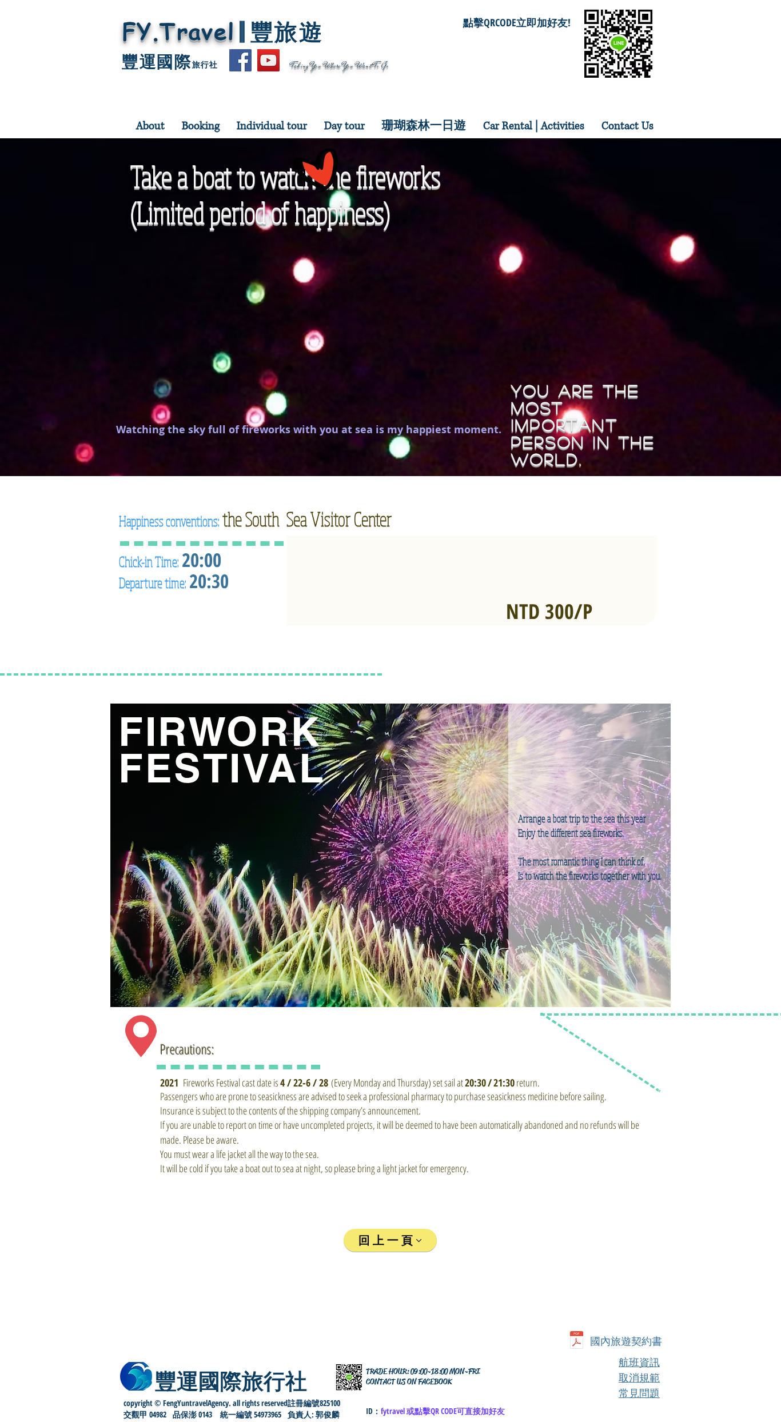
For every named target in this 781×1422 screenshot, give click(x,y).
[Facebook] (240, 60)
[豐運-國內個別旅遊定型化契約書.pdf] (576, 1341)
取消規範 (639, 1378)
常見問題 (639, 1393)
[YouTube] (268, 60)
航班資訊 (639, 1362)
